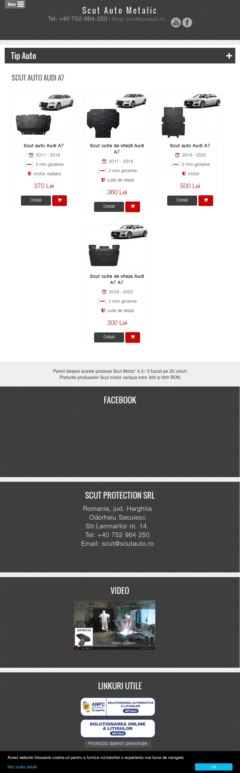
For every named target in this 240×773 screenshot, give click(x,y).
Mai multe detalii (22, 767)
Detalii (36, 200)
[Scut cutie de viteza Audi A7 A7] (117, 247)
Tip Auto (23, 55)
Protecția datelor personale (117, 744)
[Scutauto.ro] (117, 625)
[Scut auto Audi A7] (43, 116)
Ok (214, 767)
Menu (12, 4)
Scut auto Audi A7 (44, 146)
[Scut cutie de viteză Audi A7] (117, 116)
